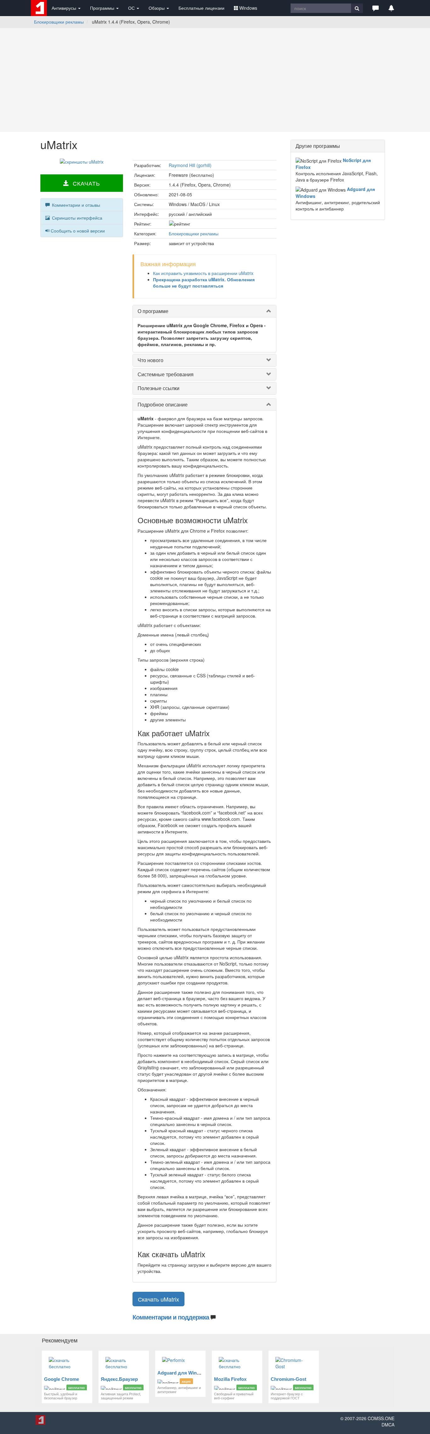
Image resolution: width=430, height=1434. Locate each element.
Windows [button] (248, 8)
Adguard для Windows (183, 1372)
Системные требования (166, 374)
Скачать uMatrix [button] (158, 1299)
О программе (153, 311)
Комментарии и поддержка (171, 1316)
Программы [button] (103, 8)
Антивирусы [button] (64, 8)
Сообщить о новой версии (78, 230)
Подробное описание (163, 404)
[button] (375, 8)
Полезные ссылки (158, 388)
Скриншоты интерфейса (76, 218)
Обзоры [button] (157, 8)
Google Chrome (61, 1379)
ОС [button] (132, 8)
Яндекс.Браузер (119, 1379)
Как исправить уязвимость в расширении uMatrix (203, 273)
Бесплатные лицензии (201, 8)
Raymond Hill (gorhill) (190, 165)
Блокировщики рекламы (59, 22)
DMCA (388, 1424)
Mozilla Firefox (230, 1379)
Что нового (150, 360)
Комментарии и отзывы (75, 205)
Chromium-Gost (288, 1379)
